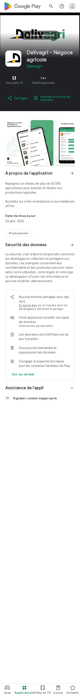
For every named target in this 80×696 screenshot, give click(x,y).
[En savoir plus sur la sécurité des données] (23, 374)
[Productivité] (18, 233)
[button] (21, 83)
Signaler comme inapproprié (31, 398)
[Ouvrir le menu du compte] (72, 6)
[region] (40, 80)
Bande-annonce (39, 35)
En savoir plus (28, 305)
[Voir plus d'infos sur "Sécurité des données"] (72, 244)
